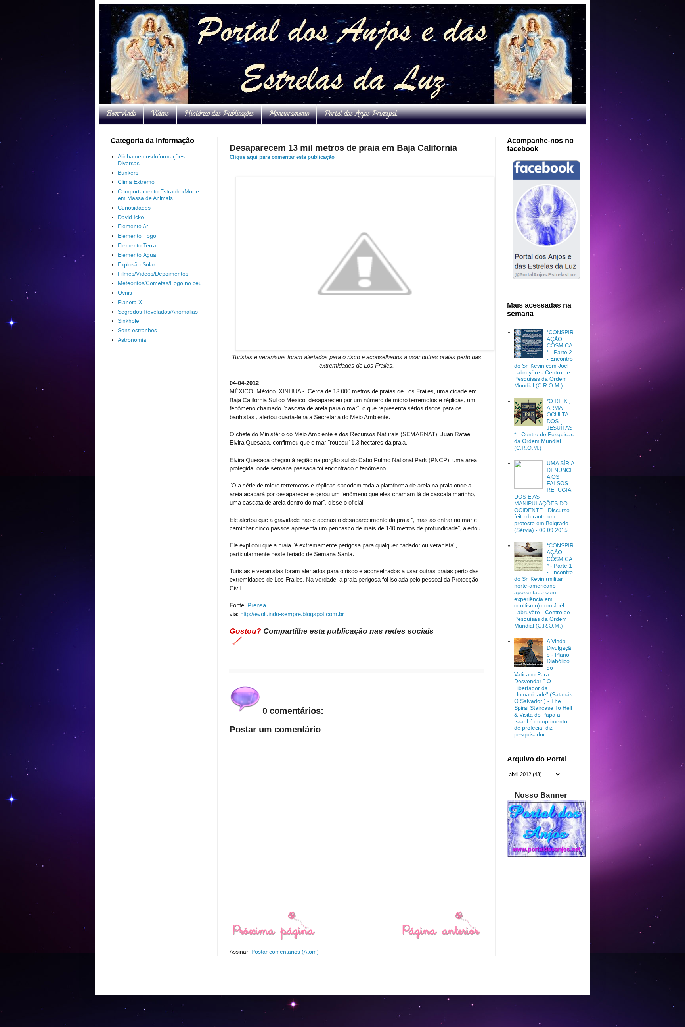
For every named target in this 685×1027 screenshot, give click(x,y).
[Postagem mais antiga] (441, 938)
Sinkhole (128, 321)
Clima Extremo (136, 182)
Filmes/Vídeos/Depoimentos (153, 273)
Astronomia (132, 340)
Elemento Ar (133, 226)
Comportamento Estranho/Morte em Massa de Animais (158, 194)
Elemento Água (137, 255)
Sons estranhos (137, 330)
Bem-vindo (121, 114)
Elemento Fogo (137, 236)
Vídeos (160, 114)
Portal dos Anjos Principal (360, 114)
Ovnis (125, 292)
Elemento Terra (137, 245)
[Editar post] (236, 640)
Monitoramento (289, 114)
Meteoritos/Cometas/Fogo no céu (160, 283)
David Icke (131, 217)
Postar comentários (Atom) (285, 951)
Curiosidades (134, 207)
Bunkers (128, 173)
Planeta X (130, 302)
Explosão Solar (136, 264)
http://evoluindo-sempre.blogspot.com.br (292, 614)
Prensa (256, 605)
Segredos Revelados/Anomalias (158, 311)
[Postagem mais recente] (273, 938)
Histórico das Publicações (219, 114)
